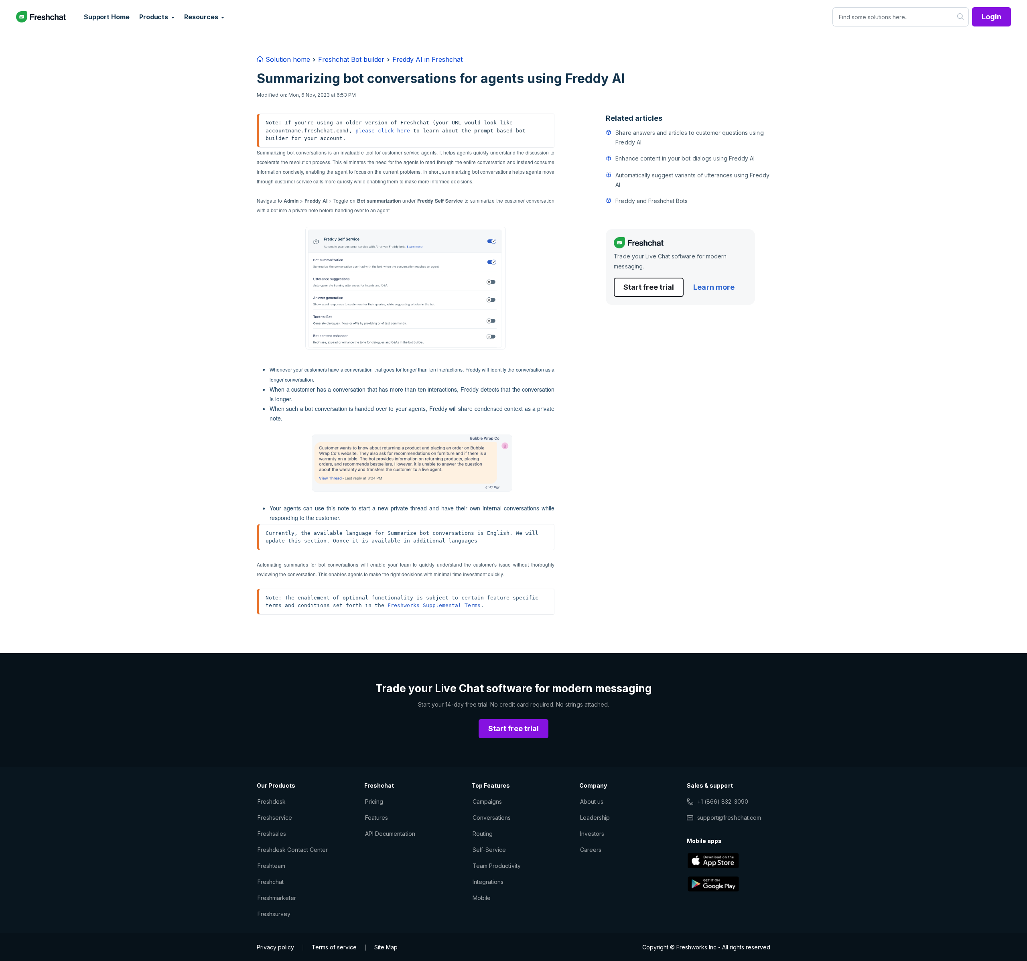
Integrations (488, 881)
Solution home (287, 59)
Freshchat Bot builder (351, 59)
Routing (483, 833)
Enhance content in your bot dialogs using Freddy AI (685, 158)
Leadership (595, 817)
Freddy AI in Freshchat (427, 59)
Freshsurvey (274, 913)
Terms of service (334, 947)
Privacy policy (275, 947)
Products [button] (154, 17)
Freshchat (271, 881)
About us (591, 801)
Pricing (374, 801)
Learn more (713, 287)
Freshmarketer (277, 897)
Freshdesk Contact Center (293, 849)
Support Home (107, 17)
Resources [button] (201, 17)
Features (376, 817)
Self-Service (489, 849)
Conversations (492, 817)
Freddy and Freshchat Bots (651, 200)
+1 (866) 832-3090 (722, 801)
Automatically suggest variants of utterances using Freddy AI (692, 180)
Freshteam (271, 865)
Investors (592, 833)
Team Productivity (497, 865)
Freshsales (272, 833)
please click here (382, 131)
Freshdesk (272, 801)
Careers (590, 849)
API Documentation (390, 833)
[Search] (960, 16)
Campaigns (487, 801)
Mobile (482, 897)
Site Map (386, 947)
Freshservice (275, 817)
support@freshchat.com (729, 817)
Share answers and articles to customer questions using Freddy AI (689, 137)
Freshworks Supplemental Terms (434, 605)
